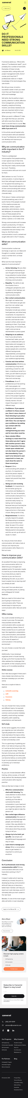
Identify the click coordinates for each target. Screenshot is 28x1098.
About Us (16, 1047)
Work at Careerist (6, 1067)
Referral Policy (17, 1085)
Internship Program (6, 1064)
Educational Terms (18, 1089)
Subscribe (14, 996)
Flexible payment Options (20, 1045)
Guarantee (16, 1087)
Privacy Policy (17, 1077)
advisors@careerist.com (13, 1025)
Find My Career (14, 969)
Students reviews (18, 1042)
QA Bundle (7, 965)
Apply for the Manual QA (9, 909)
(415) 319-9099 (10, 1022)
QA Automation (9, 962)
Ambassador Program (7, 1062)
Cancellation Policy (18, 1082)
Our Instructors (17, 1049)
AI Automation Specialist (7, 1045)
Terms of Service (18, 1080)
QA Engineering (9, 959)
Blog (15, 1059)
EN (24, 8)
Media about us (17, 1052)
